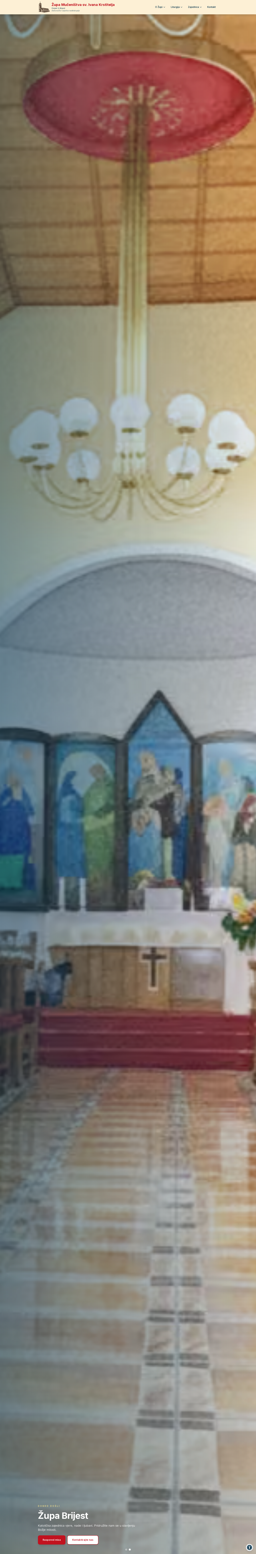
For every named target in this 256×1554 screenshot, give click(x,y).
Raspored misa (52, 1539)
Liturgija (175, 6)
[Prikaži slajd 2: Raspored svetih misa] (130, 1549)
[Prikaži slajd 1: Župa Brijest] (126, 1549)
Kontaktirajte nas (82, 1539)
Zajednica (193, 6)
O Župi (159, 6)
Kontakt (211, 6)
